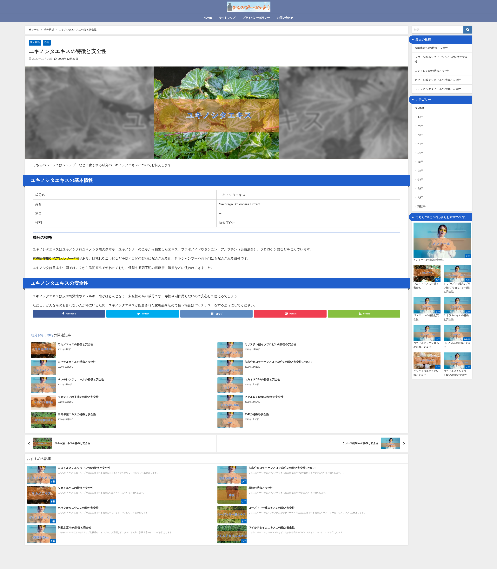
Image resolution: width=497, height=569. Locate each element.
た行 (420, 143)
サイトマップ (227, 17)
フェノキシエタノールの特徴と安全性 (438, 89)
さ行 (420, 135)
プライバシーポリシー (256, 17)
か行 (420, 125)
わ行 (420, 197)
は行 (420, 161)
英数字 (421, 206)
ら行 (420, 188)
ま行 (420, 170)
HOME (208, 17)
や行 (46, 42)
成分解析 (35, 42)
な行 (420, 152)
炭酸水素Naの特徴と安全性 (431, 48)
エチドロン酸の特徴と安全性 (432, 70)
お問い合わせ (285, 17)
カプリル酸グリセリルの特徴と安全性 (438, 80)
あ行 (420, 117)
